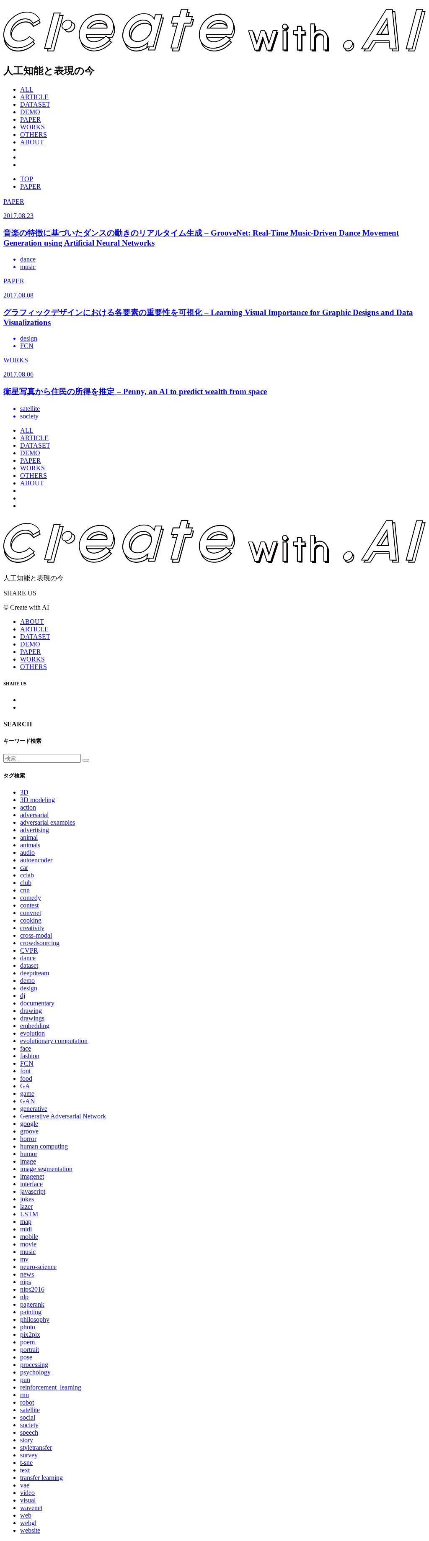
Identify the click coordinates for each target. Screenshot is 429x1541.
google (29, 1123)
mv (24, 1259)
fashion (29, 1055)
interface (31, 1183)
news (27, 1274)
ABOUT (32, 142)
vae (24, 1485)
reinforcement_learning (50, 1387)
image (28, 1161)
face (25, 1048)
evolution (32, 1033)
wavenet (31, 1507)
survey (29, 1455)
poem (27, 1342)
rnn (24, 1394)
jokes (27, 1199)
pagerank (32, 1304)
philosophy (34, 1319)
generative (33, 1108)
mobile (29, 1236)
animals (30, 845)
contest (29, 905)
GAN (27, 1101)
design (28, 988)
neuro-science (38, 1266)
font (25, 1070)
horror (28, 1138)
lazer (26, 1206)
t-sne (26, 1462)
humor (28, 1153)
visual (28, 1500)
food (26, 1078)
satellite (30, 1409)
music (28, 1251)
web (25, 1515)
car (24, 867)
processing (34, 1364)
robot (27, 1402)
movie (28, 1244)
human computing (44, 1146)
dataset (29, 965)
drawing (31, 1010)
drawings (32, 1018)
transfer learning (41, 1477)
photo (27, 1327)
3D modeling (37, 799)
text (25, 1470)
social (27, 1417)
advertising (34, 829)
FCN (27, 1063)
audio (27, 852)
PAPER (30, 186)
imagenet (32, 1176)
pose (26, 1357)
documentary (37, 1003)
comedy (30, 897)
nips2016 (32, 1289)
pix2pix (30, 1334)
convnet (30, 912)
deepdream (34, 973)
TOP (26, 178)
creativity (32, 927)
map (25, 1221)
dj (22, 995)
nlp (24, 1296)
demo (27, 980)
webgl (28, 1522)
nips (25, 1281)
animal (29, 837)
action (28, 807)
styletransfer (36, 1447)
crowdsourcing (39, 942)
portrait (29, 1349)
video (27, 1492)
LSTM (29, 1214)
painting (30, 1311)
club (25, 882)
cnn (25, 890)
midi (26, 1229)
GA (25, 1086)
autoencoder (36, 860)
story (26, 1440)
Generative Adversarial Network (63, 1116)
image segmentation (46, 1168)
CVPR (29, 950)
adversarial (34, 814)
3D (24, 792)
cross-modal (36, 935)
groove (29, 1131)
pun (25, 1379)
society (29, 1424)
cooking (30, 920)
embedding (34, 1025)
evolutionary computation (54, 1040)
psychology (35, 1372)
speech (29, 1432)
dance (28, 958)
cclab (27, 875)
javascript (32, 1191)
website (30, 1530)
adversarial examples (47, 822)
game (27, 1093)
